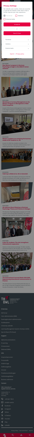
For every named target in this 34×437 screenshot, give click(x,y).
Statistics (20, 15)
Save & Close (17, 33)
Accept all (17, 24)
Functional (9, 15)
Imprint (12, 54)
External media (10, 19)
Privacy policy (20, 54)
